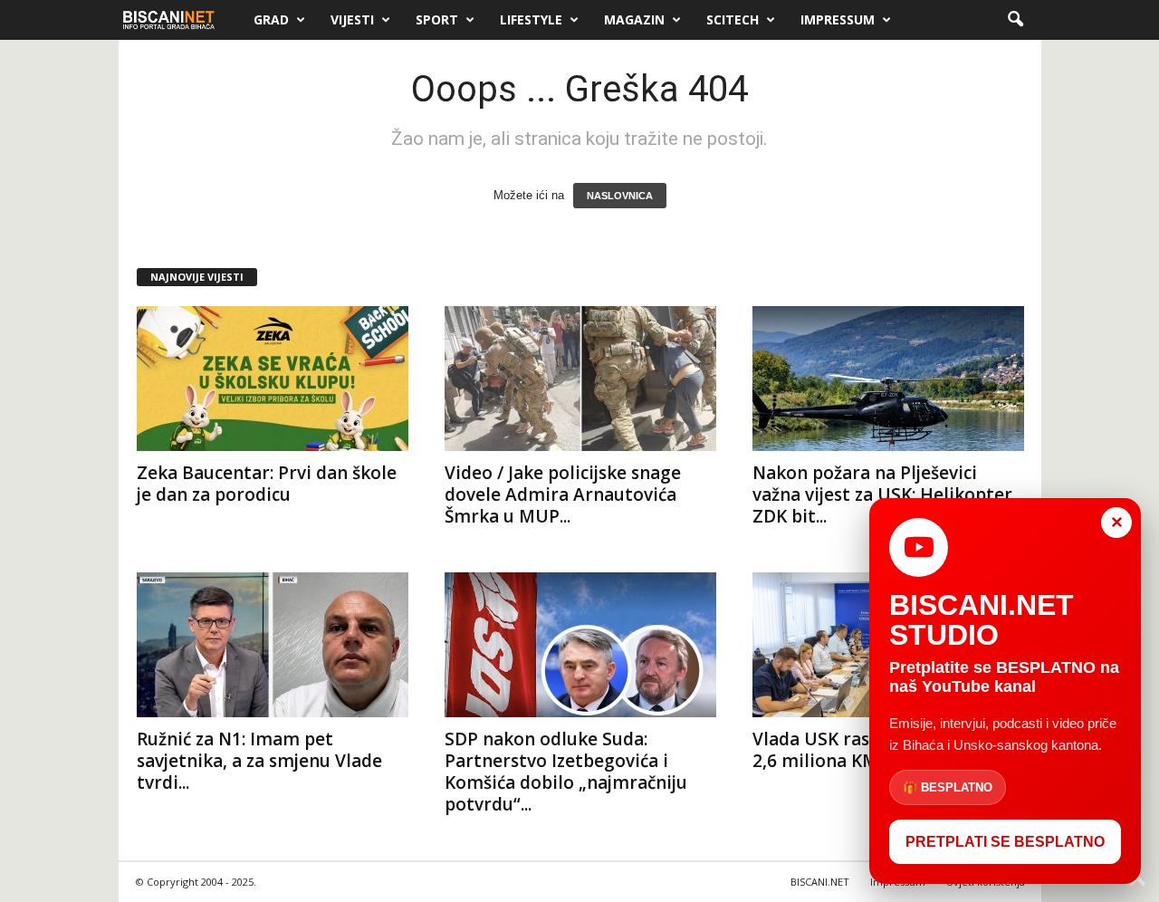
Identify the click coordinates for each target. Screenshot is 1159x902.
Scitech (732, 19)
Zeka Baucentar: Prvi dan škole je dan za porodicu (267, 483)
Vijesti (352, 19)
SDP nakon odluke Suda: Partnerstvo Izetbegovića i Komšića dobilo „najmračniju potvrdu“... (566, 771)
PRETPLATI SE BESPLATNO (1005, 841)
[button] (1015, 20)
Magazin (634, 19)
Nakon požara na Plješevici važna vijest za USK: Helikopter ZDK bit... (882, 494)
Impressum (837, 19)
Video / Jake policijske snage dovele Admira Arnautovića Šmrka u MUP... (563, 494)
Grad (271, 19)
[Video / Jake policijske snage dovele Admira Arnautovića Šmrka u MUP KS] (580, 378)
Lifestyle (531, 19)
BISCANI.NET (819, 881)
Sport (437, 19)
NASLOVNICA (620, 195)
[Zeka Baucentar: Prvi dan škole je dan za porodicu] (272, 378)
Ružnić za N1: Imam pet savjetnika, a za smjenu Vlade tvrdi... (259, 760)
